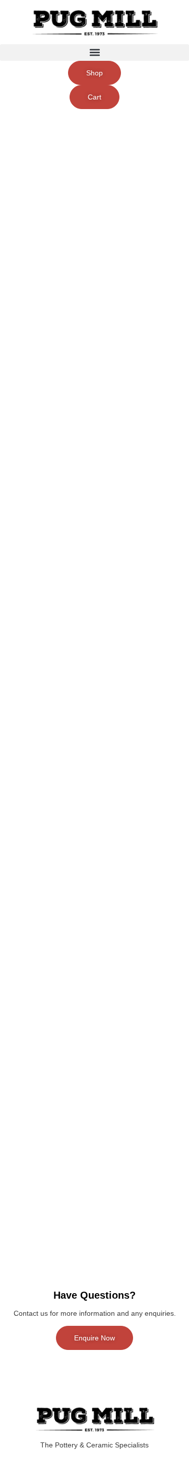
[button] (94, 52)
